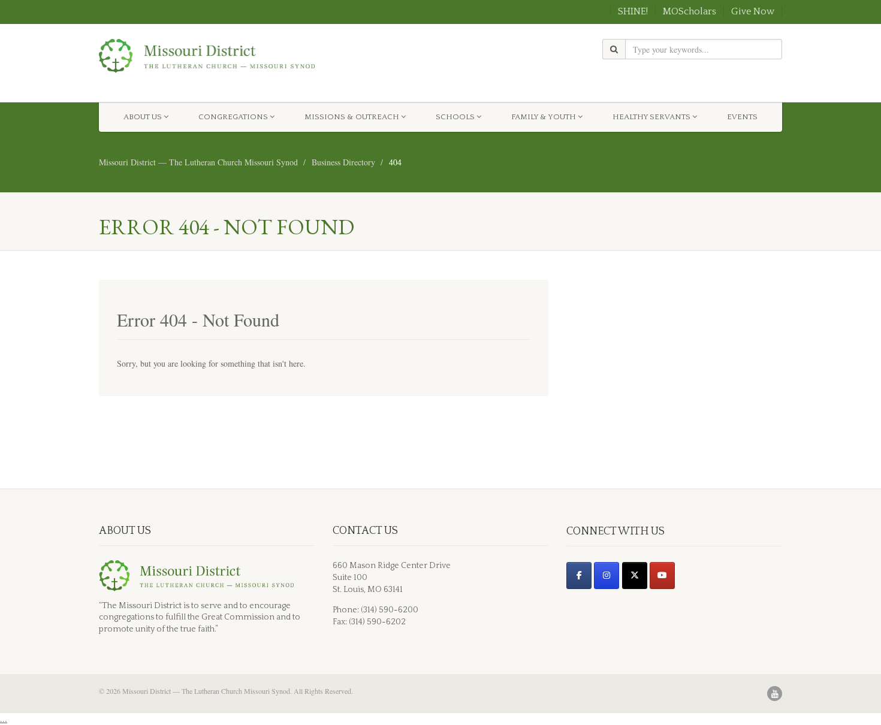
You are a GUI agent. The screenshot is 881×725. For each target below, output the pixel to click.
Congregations (233, 117)
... (3, 718)
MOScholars (689, 11)
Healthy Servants (651, 117)
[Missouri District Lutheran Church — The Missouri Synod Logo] (207, 56)
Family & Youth (543, 117)
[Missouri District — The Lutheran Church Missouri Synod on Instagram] (606, 575)
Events (742, 117)
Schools (455, 117)
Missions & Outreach (351, 117)
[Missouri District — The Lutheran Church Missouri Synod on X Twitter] (634, 575)
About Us (142, 117)
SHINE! (633, 11)
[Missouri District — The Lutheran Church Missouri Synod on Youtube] (662, 575)
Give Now (752, 11)
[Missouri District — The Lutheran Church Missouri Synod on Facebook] (579, 575)
